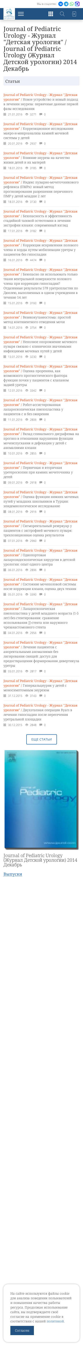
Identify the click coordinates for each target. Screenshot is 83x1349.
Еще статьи (41, 739)
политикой (55, 1321)
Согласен (22, 1330)
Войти (74, 14)
